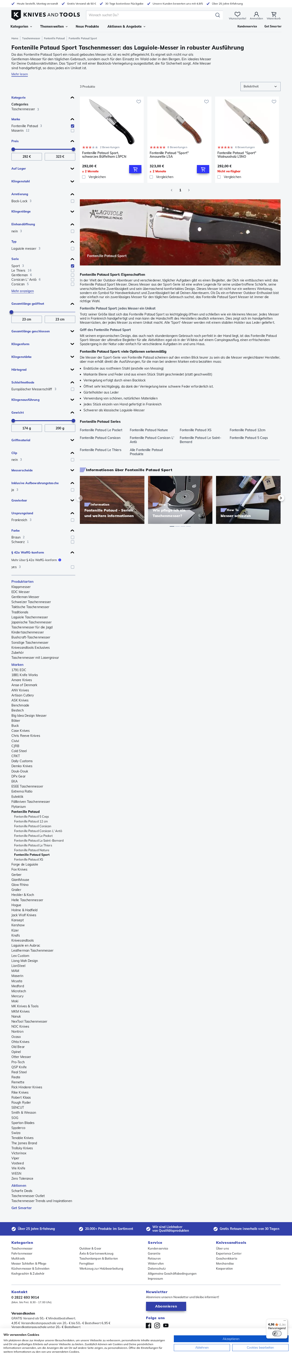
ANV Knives (20, 690)
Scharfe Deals (21, 1191)
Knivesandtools (22, 940)
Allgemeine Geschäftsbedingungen (172, 1273)
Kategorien (19, 26)
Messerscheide (22, 470)
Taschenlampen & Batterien (98, 1258)
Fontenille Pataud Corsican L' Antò (38, 831)
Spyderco (18, 1128)
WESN (16, 1173)
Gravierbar (19, 500)
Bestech (17, 710)
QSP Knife (19, 1067)
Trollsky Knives (22, 1148)
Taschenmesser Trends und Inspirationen (41, 1201)
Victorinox (18, 1153)
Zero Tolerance (22, 1178)
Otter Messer (21, 1057)
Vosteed (17, 1163)
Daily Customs (22, 761)
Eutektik (17, 797)
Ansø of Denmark (24, 685)
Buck (15, 726)
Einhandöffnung (23, 224)
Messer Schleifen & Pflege (29, 1263)
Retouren (154, 1258)
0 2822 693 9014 (25, 1297)
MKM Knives (20, 1011)
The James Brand (24, 1143)
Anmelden (256, 18)
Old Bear (18, 1047)
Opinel (16, 1052)
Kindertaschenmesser (27, 632)
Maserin (17, 976)
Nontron (17, 1031)
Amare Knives (21, 680)
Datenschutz (157, 1268)
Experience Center (229, 1253)
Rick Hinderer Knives (26, 1087)
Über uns (222, 1248)
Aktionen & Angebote (124, 26)
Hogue (16, 905)
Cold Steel (19, 751)
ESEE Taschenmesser (27, 786)
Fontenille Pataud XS (28, 859)
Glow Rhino (20, 885)
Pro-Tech (18, 1062)
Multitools (18, 1258)
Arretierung (19, 194)
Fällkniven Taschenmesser (30, 802)
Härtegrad (18, 369)
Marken (17, 664)
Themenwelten (52, 26)
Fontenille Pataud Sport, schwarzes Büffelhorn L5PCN (104, 155)
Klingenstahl (20, 181)
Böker (15, 721)
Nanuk (16, 1016)
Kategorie (18, 97)
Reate (16, 1077)
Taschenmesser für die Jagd (32, 627)
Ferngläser (86, 1263)
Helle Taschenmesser (27, 900)
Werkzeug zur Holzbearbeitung (101, 1268)
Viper (15, 1158)
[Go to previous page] (171, 190)
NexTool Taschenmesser (29, 1021)
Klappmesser (21, 587)
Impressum (155, 1278)
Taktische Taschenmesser (30, 607)
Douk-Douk (19, 771)
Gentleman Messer (25, 597)
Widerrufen (156, 1263)
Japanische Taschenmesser (31, 622)
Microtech (18, 991)
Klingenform (20, 344)
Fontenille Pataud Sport (32, 854)
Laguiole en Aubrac (25, 945)
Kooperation (224, 1268)
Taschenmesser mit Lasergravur (35, 658)
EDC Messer (20, 592)
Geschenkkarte (226, 1258)
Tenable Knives (22, 1138)
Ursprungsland (22, 513)
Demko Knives (21, 766)
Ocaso (16, 1037)
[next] (273, 498)
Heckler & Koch (22, 895)
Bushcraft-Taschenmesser (30, 637)
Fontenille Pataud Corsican (33, 826)
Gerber (16, 875)
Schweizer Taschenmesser (31, 602)
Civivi (15, 741)
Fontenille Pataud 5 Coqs (31, 816)
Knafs (15, 935)
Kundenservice (158, 1248)
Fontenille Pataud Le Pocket (33, 836)
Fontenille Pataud (54, 38)
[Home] (45, 14)
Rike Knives (20, 1092)
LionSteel (18, 966)
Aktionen (18, 1185)
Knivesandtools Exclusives (30, 648)
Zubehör (17, 653)
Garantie (154, 1253)
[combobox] (260, 86)
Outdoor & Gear (90, 1248)
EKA (14, 781)
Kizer (15, 930)
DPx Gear (18, 776)
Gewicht (17, 412)
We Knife (18, 1168)
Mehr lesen (19, 74)
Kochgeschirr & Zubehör (27, 1273)
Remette (17, 1082)
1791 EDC (18, 670)
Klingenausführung (25, 400)
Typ (13, 241)
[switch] (277, 1333)
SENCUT (17, 1107)
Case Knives (20, 731)
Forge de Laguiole (24, 864)
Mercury (17, 996)
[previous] (87, 498)
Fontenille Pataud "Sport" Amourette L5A (169, 155)
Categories (19, 104)
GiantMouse (20, 880)
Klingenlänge (21, 211)
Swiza (16, 1133)
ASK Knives (20, 700)
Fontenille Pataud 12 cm (31, 821)
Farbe (15, 530)
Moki (14, 1001)
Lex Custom (20, 956)
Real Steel (19, 1072)
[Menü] (284, 1321)
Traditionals (19, 612)
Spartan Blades (22, 1123)
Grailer (16, 890)
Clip (14, 453)
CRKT (15, 756)
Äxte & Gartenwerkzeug (96, 1253)
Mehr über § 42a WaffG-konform (34, 560)
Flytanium (18, 807)
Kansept (17, 920)
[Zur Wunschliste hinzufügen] (139, 102)
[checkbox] (72, 126)
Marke (15, 119)
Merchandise (225, 1263)
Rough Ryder (21, 1102)
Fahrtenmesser (21, 1253)
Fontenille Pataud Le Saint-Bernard (39, 840)
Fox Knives (19, 869)
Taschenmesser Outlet (28, 1196)
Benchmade (20, 705)
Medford (17, 986)
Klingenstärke (21, 357)
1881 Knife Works (24, 675)
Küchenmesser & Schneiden (30, 1268)
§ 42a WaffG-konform (27, 552)
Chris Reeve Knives (25, 736)
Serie (15, 259)
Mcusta (16, 981)
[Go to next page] (189, 190)
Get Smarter (21, 1208)
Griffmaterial (20, 440)
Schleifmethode (22, 382)
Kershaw (18, 925)
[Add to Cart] (135, 169)
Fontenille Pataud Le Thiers (33, 845)
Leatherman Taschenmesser (32, 950)
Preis (15, 141)
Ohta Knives (20, 1042)
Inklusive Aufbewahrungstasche (35, 483)
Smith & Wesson (23, 1113)
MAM (15, 971)
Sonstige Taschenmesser (29, 643)
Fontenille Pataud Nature (31, 850)
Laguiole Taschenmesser (29, 617)
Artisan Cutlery (22, 695)
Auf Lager (18, 168)
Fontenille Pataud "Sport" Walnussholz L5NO (236, 155)
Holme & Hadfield (24, 910)
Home (14, 38)
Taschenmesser (31, 38)
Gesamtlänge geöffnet (27, 303)
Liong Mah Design (24, 961)
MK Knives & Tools (25, 1006)
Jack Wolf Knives (23, 915)
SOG (14, 1118)
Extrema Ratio (21, 791)
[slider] (13, 149)
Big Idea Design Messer (29, 716)
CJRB (15, 746)
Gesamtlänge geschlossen (30, 331)
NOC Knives (20, 1026)
